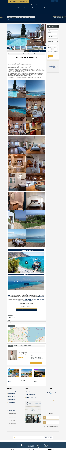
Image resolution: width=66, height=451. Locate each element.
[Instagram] (57, 1)
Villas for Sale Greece (29, 391)
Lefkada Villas (20, 300)
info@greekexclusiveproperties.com (51, 410)
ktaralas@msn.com (51, 413)
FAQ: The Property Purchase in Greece (26, 303)
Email (30, 345)
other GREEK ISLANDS (31, 12)
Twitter (21, 345)
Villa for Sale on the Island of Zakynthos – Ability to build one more (38, 379)
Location (49, 32)
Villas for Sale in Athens (11, 393)
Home (18, 7)
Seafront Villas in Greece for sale (30, 394)
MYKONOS (15, 11)
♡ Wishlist (46, 7)
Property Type (38, 7)
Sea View (10, 322)
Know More (20, 357)
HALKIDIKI (26, 11)
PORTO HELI (54, 11)
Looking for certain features (52, 57)
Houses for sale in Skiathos (12, 417)
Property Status (50, 36)
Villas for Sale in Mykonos (11, 399)
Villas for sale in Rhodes (11, 408)
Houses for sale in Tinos (12, 420)
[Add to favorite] (8, 26)
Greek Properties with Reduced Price (31, 397)
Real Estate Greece (41, 296)
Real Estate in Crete (32, 294)
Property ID (49, 28)
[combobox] (53, 34)
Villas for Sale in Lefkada (11, 396)
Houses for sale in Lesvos (12, 414)
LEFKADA (34, 11)
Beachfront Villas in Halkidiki (12, 391)
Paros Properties (25, 300)
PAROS (43, 11)
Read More (53, 449)
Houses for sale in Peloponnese (13, 416)
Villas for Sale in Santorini (11, 402)
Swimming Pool (23, 322)
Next (44, 35)
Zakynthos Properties (32, 300)
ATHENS (19, 11)
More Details (9, 380)
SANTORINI (10, 11)
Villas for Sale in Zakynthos (12, 405)
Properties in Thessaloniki (11, 410)
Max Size (56, 51)
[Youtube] (53, 1)
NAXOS (46, 11)
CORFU (31, 11)
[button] (26, 333)
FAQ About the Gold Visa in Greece (25, 306)
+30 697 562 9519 (51, 407)
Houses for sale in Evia (12, 426)
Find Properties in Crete (26, 309)
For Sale (31, 7)
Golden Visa (24, 7)
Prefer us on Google (48, 437)
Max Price (55, 47)
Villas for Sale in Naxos (11, 407)
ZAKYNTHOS (39, 11)
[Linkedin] (56, 1)
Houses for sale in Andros (12, 423)
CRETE (23, 11)
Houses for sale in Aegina (12, 424)
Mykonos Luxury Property (40, 299)
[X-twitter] (52, 1)
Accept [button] (50, 449)
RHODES (50, 11)
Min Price (49, 47)
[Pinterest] (55, 1)
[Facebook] (51, 1)
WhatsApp (25, 345)
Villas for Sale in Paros (11, 394)
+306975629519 (25, 350)
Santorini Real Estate (28, 299)
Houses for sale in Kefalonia (12, 413)
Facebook (16, 345)
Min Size (50, 51)
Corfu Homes (34, 299)
